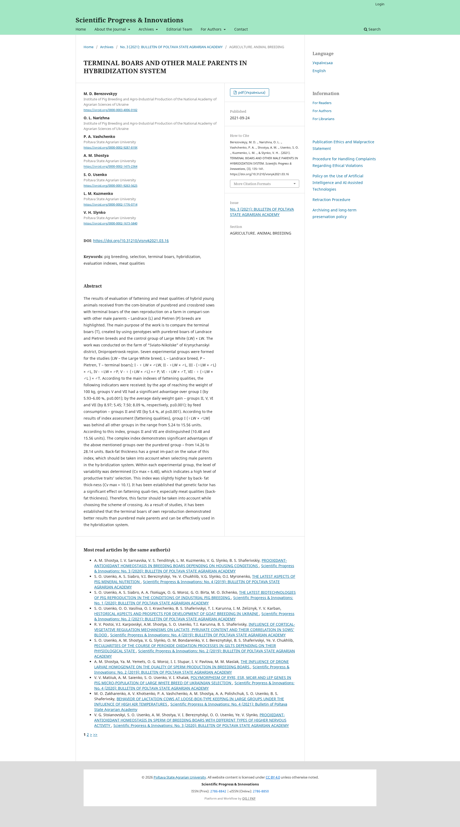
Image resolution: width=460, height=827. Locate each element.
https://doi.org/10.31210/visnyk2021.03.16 (131, 240)
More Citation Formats (252, 183)
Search (374, 29)
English (319, 70)
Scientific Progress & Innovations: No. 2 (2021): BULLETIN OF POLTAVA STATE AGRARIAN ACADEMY (194, 616)
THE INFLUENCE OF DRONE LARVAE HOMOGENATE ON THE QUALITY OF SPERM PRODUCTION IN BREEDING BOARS (191, 664)
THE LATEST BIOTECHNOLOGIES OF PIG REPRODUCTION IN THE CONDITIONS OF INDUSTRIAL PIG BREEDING (195, 595)
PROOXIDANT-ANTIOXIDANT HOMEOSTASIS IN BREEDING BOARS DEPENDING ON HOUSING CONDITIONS (190, 563)
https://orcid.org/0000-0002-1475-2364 (110, 167)
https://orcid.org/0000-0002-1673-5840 (110, 223)
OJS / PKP (249, 798)
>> (95, 734)
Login (379, 4)
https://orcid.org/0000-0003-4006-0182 (110, 110)
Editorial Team (179, 29)
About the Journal (111, 29)
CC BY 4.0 (273, 777)
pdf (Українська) (251, 92)
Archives (147, 29)
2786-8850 (261, 791)
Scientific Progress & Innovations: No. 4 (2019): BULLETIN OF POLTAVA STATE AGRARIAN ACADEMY (198, 634)
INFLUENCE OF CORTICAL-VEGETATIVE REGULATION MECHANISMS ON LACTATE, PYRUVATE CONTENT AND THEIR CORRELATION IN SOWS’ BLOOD (194, 629)
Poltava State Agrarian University (180, 777)
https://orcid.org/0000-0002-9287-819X (110, 147)
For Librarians (323, 118)
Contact (241, 29)
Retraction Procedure (331, 199)
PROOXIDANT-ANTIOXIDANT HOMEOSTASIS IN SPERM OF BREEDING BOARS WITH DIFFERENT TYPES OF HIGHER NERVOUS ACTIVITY (190, 720)
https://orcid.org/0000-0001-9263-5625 (110, 185)
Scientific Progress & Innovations (129, 19)
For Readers (322, 102)
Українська (323, 62)
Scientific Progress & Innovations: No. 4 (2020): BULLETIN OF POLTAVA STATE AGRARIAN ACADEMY (194, 685)
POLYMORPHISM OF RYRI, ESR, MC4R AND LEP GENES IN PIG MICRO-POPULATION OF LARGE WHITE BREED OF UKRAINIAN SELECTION (192, 680)
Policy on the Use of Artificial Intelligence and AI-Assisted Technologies (338, 182)
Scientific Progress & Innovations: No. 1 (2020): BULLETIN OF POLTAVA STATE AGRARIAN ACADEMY (193, 600)
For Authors (212, 29)
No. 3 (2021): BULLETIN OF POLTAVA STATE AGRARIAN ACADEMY (171, 46)
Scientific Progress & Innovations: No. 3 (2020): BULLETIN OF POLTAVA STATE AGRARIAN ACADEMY (194, 568)
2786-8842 (218, 791)
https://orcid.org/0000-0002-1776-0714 (110, 204)
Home (81, 29)
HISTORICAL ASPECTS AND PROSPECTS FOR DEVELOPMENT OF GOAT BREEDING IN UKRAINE (176, 613)
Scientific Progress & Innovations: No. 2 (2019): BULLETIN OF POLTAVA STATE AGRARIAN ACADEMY (191, 669)
